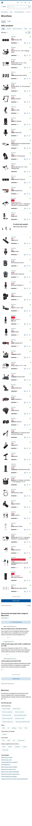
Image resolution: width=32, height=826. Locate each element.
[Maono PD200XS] (16, 99)
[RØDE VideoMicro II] (16, 399)
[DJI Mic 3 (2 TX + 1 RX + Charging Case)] (16, 52)
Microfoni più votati (6, 760)
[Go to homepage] (2, 2)
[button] (30, 37)
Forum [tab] (9, 21)
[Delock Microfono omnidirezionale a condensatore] (16, 144)
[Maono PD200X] (16, 504)
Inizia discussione (17, 622)
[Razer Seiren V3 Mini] (16, 526)
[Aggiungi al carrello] (29, 43)
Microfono (13, 36)
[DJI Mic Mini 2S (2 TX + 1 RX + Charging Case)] (16, 168)
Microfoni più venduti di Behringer (10, 772)
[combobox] (3, 28)
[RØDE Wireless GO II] (16, 296)
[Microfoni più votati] (16, 228)
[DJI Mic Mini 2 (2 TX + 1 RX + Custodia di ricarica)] (16, 64)
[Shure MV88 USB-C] (16, 388)
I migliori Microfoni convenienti (9, 762)
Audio (11, 12)
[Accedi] (21, 2)
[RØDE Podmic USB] (16, 132)
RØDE (25, 28)
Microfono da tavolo (17, 28)
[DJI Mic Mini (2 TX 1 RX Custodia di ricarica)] (16, 87)
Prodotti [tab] (3, 21)
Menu (4, 6)
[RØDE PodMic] (16, 251)
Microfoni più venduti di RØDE (9, 767)
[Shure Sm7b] (16, 240)
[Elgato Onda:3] (16, 332)
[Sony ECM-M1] (16, 410)
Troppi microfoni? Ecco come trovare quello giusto (14, 779)
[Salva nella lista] (27, 43)
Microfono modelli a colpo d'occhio (10, 774)
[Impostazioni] (18, 2)
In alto (29, 605)
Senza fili (9, 28)
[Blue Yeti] (16, 320)
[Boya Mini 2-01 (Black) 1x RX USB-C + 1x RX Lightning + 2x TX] (16, 481)
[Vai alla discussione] (16, 632)
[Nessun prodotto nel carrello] (29, 2)
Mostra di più (16, 600)
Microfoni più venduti (6, 757)
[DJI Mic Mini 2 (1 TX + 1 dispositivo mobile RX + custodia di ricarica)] (16, 538)
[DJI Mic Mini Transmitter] (16, 274)
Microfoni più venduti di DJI (8, 769)
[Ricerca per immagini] (29, 6)
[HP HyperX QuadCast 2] (16, 285)
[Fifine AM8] (16, 216)
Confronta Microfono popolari (9, 776)
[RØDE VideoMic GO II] (16, 343)
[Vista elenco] (29, 32)
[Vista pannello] (26, 32)
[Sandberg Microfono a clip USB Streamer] (16, 563)
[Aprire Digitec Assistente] (25, 2)
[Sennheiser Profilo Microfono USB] (16, 468)
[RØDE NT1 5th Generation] (16, 156)
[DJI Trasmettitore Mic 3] (16, 263)
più (4, 698)
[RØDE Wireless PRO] (16, 40)
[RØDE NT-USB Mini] (16, 121)
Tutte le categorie (4, 12)
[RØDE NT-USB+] (16, 110)
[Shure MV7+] (16, 445)
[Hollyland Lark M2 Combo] (16, 377)
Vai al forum (4, 618)
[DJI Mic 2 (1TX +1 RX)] (16, 307)
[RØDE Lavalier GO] (16, 550)
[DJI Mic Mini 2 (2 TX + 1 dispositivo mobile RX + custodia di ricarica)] (16, 204)
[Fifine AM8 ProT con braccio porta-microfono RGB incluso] (16, 434)
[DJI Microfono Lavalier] (16, 492)
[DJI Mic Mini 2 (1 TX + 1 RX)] (16, 365)
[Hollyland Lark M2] (16, 354)
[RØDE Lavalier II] (16, 515)
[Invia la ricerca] (9, 6)
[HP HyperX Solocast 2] (16, 576)
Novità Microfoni (5, 764)
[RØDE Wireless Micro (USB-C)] (16, 75)
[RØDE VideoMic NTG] (16, 190)
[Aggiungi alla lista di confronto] (25, 43)
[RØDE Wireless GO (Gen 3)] (16, 179)
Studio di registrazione (19, 12)
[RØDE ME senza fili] (16, 422)
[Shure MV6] (16, 456)
